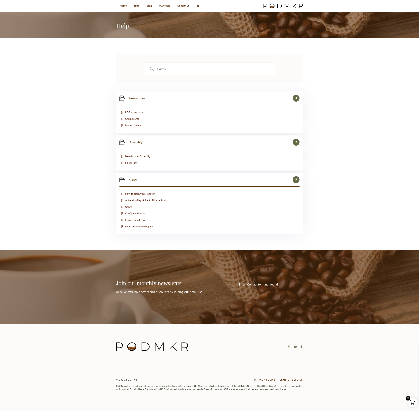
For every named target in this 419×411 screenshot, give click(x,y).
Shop (136, 6)
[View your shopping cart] (198, 6)
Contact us (183, 6)
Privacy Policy (265, 380)
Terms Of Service (290, 380)
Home (123, 6)
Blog (149, 6)
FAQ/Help (164, 6)
